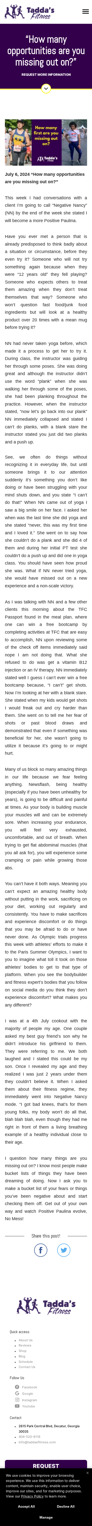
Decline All (66, 1506)
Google (27, 1394)
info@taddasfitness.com (37, 1442)
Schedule (26, 1362)
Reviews (25, 1345)
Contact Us (27, 1367)
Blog (22, 1356)
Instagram (29, 1400)
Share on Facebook (41, 1250)
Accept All (26, 1506)
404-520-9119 (29, 1437)
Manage (46, 1517)
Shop (22, 1351)
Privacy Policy (32, 1496)
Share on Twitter (64, 1250)
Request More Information (46, 75)
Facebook (29, 1387)
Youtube (28, 1406)
